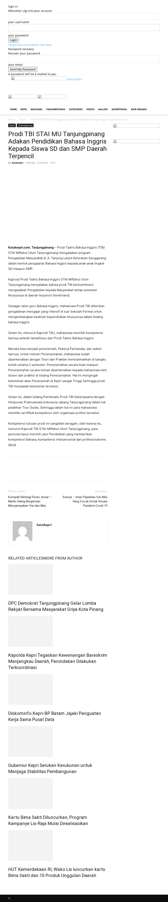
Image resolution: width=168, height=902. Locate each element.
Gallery (103, 109)
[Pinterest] (31, 172)
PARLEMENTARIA (55, 109)
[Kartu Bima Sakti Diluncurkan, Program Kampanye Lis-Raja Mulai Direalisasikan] (57, 793)
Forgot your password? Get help (30, 45)
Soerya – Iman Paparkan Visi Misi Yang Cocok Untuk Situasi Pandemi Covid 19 (84, 501)
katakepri (17, 162)
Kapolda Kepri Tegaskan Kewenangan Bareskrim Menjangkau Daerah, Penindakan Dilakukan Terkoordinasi (57, 661)
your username (18, 22)
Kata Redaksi (139, 109)
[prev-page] (9, 884)
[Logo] (23, 97)
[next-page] (11, 884)
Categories (76, 109)
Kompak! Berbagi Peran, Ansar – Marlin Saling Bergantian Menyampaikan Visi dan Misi (30, 501)
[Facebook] (12, 172)
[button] (155, 100)
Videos (90, 109)
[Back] (9, 2)
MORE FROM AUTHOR (62, 558)
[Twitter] (22, 172)
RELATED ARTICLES (25, 558)
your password (18, 35)
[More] (50, 172)
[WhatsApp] (40, 172)
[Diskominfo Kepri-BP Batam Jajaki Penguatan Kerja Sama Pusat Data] (57, 689)
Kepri (23, 109)
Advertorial (119, 109)
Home (13, 109)
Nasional (37, 109)
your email (15, 65)
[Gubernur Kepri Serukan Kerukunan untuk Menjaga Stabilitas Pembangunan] (57, 741)
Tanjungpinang (25, 125)
